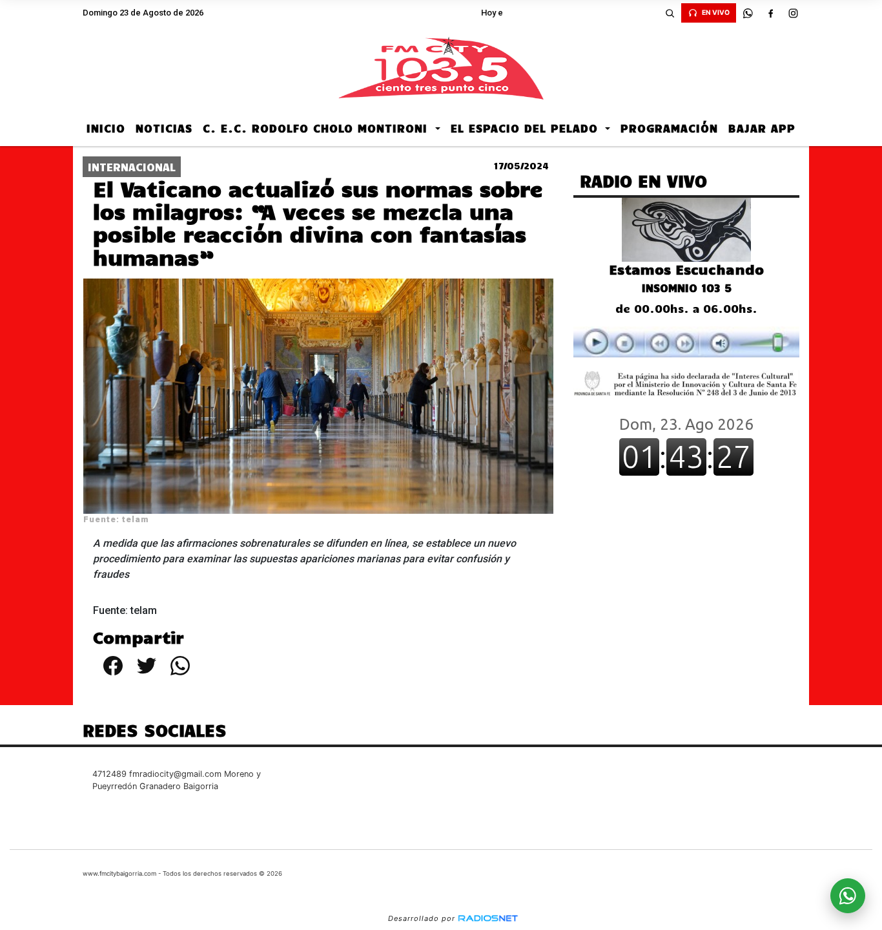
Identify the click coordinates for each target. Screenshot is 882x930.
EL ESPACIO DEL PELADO (526, 128)
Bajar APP (761, 128)
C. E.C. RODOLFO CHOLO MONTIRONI (317, 128)
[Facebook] (770, 13)
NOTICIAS (164, 128)
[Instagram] (793, 13)
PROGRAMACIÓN (669, 128)
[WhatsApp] (748, 13)
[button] (670, 13)
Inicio (106, 128)
